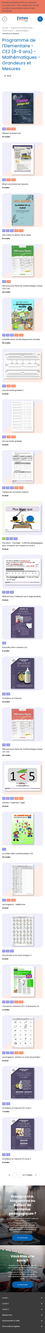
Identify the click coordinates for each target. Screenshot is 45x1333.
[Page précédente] (9, 1175)
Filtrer (9, 76)
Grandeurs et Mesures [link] (10, 33)
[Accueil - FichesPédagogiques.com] (22, 19)
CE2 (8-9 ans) (7, 31)
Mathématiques (22, 31)
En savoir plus (22, 1238)
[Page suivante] (36, 1175)
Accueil (5, 28)
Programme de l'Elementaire (21, 28)
